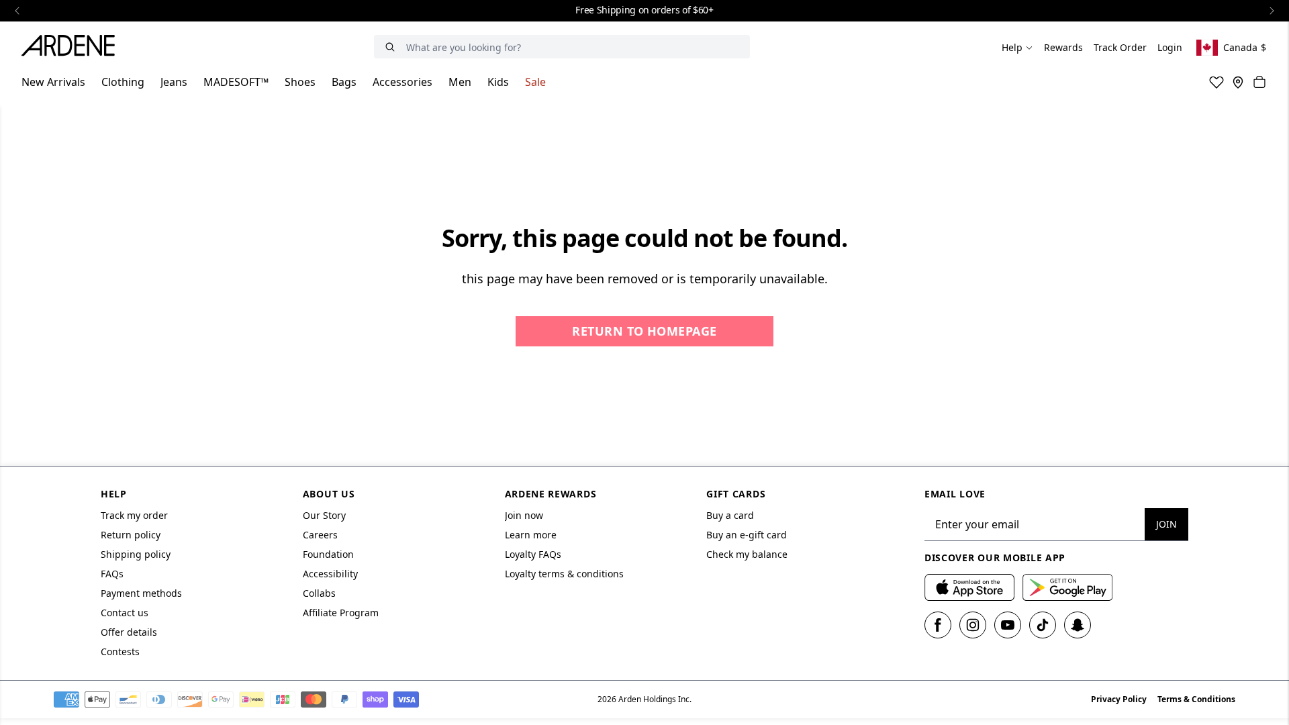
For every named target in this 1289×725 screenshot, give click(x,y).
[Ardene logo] (71, 47)
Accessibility (330, 573)
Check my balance (746, 554)
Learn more (531, 534)
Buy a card (730, 515)
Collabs (319, 593)
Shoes (300, 82)
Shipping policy (136, 554)
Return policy (130, 534)
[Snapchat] (1077, 625)
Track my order (134, 515)
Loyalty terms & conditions (564, 573)
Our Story (324, 515)
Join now (524, 515)
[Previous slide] (17, 10)
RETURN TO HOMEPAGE (644, 331)
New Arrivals (53, 82)
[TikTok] (1042, 625)
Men (459, 82)
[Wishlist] (1216, 82)
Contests (120, 651)
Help (1012, 47)
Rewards (1063, 47)
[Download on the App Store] (969, 587)
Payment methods (141, 593)
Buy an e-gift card (746, 534)
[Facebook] (937, 625)
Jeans (173, 82)
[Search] (390, 46)
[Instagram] (972, 625)
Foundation (328, 554)
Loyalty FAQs (533, 554)
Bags (344, 82)
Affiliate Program (341, 612)
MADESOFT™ (236, 82)
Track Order (1120, 47)
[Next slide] (1271, 10)
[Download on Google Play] (1067, 587)
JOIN (1166, 524)
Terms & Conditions (1196, 699)
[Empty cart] (1259, 82)
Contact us (124, 612)
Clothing (122, 82)
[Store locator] (1238, 82)
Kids (498, 82)
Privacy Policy (1119, 699)
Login (1169, 47)
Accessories (402, 82)
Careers (320, 534)
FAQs (112, 573)
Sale (535, 82)
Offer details (129, 632)
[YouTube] (1007, 625)
